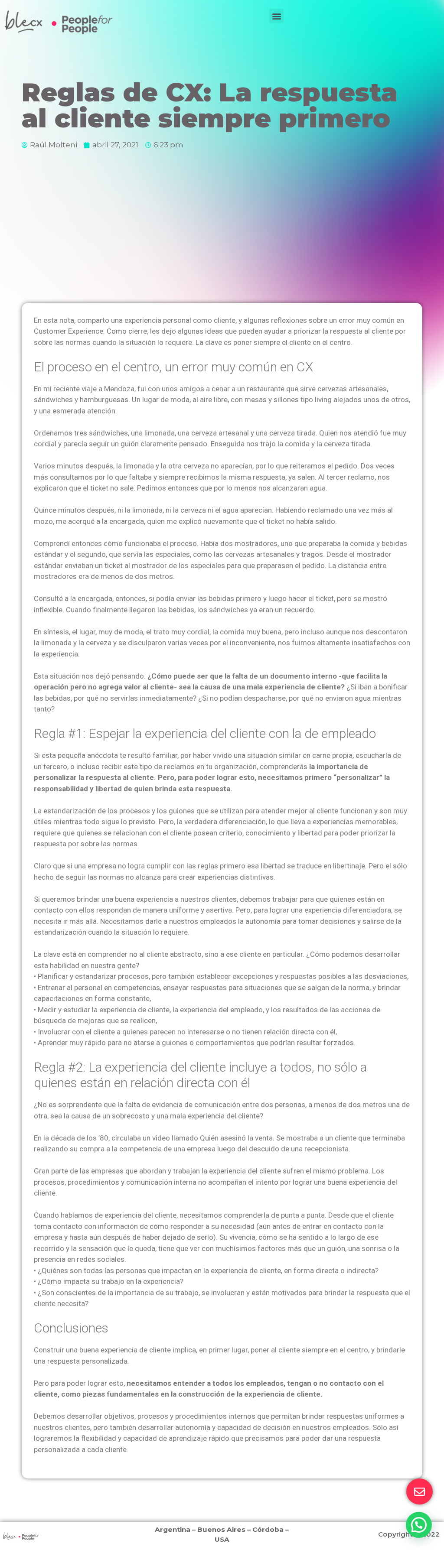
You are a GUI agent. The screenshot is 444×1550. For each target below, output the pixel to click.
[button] (276, 16)
